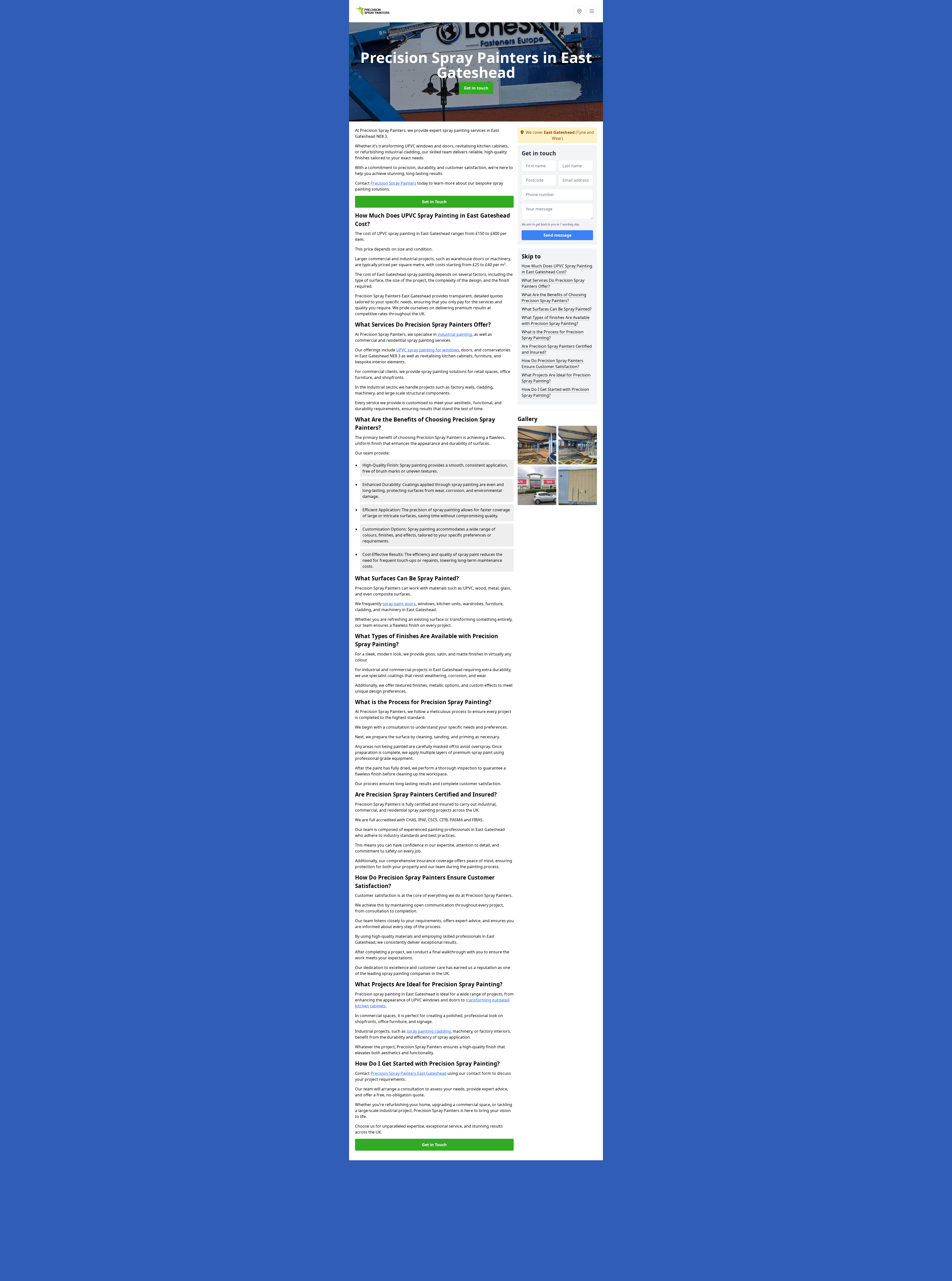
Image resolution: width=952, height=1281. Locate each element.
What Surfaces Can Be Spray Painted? (557, 309)
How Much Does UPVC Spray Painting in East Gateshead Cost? (557, 269)
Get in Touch (434, 201)
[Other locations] (579, 11)
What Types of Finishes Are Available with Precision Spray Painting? (556, 320)
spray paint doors (399, 603)
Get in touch (476, 88)
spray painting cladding (429, 1031)
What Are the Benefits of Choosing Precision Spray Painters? (554, 297)
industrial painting (455, 334)
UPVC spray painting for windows (427, 350)
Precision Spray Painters (393, 183)
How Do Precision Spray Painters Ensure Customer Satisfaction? (552, 363)
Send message (557, 235)
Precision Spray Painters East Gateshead (408, 1073)
